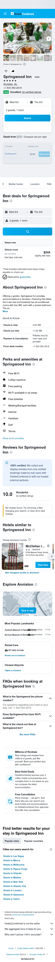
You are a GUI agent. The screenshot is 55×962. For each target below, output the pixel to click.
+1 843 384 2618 (12, 87)
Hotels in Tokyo (11, 898)
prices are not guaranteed (23, 914)
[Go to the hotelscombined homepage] (22, 13)
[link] (22, 572)
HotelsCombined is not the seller (22, 923)
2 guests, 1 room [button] (15, 110)
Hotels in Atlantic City (14, 886)
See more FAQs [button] (27, 734)
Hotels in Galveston (13, 894)
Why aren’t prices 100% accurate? (23, 934)
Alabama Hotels (13, 954)
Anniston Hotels (36, 954)
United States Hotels (25, 948)
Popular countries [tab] (33, 840)
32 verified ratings (31, 92)
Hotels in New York (13, 881)
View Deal (43, 564)
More (5, 311)
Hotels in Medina (12, 877)
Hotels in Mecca (11, 860)
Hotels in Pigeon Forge (15, 868)
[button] (5, 13)
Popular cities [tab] (12, 840)
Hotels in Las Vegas (13, 856)
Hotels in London (12, 890)
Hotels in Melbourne (13, 864)
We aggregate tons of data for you (23, 929)
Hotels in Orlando (12, 873)
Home (10, 948)
